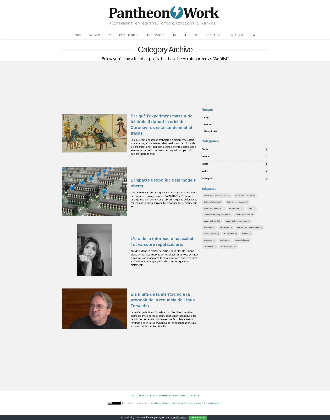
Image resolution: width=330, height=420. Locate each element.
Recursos (179, 396)
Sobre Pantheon (160, 396)
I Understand (198, 417)
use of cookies (178, 417)
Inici (134, 396)
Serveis (143, 396)
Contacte (193, 396)
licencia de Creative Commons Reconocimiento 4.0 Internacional (186, 403)
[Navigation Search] (254, 35)
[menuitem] (236, 35)
